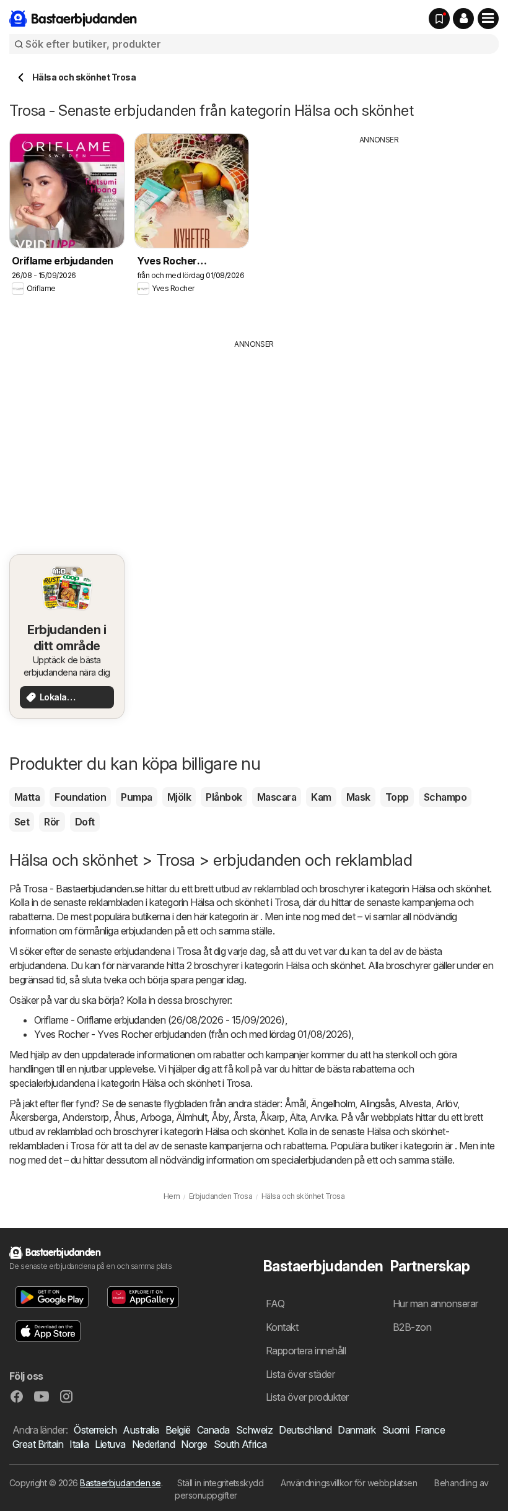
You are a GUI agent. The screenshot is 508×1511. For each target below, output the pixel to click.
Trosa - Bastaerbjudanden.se (83, 888)
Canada (213, 1430)
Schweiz (254, 1430)
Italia (79, 1444)
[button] (463, 18)
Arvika (323, 1117)
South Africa (240, 1444)
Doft (85, 822)
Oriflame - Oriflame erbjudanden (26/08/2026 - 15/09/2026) (159, 1020)
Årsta (244, 1117)
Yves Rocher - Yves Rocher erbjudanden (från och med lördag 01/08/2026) (192, 1034)
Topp (397, 797)
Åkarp (272, 1117)
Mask (358, 797)
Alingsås (377, 1103)
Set (21, 822)
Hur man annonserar (435, 1303)
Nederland (153, 1444)
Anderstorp (85, 1117)
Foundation (80, 797)
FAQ (275, 1303)
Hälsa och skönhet (450, 888)
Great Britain (37, 1444)
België (178, 1430)
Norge (194, 1444)
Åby (219, 1117)
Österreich (95, 1430)
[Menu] (488, 18)
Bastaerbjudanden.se (120, 1483)
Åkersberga (33, 1117)
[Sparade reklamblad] (439, 18)
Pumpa (136, 797)
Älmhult (191, 1117)
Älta (297, 1117)
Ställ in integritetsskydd (220, 1483)
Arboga (156, 1117)
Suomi (395, 1430)
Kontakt (282, 1327)
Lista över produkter (307, 1397)
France (430, 1430)
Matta (27, 797)
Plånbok (224, 797)
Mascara (276, 797)
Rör (51, 822)
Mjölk (179, 797)
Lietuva (110, 1444)
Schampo (445, 797)
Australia (141, 1430)
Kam (321, 797)
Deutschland (305, 1430)
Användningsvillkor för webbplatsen (349, 1483)
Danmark (356, 1430)
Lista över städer (300, 1374)
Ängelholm (332, 1103)
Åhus (124, 1117)
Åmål (295, 1103)
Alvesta (415, 1103)
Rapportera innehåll (306, 1350)
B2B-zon (412, 1327)
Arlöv (446, 1103)
